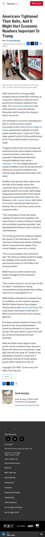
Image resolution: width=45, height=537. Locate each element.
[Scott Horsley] (7, 397)
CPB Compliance (11, 502)
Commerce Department (23, 106)
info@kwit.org (13, 459)
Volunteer (8, 488)
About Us (8, 468)
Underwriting (9, 497)
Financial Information (12, 492)
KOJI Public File (10, 478)
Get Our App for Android (13, 507)
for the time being (30, 307)
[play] (3, 534)
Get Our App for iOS (12, 512)
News (7, 376)
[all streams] (42, 534)
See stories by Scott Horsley (27, 405)
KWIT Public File (10, 473)
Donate (37, 3)
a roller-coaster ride (19, 200)
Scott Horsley (15, 40)
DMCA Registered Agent (12, 463)
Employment (9, 483)
